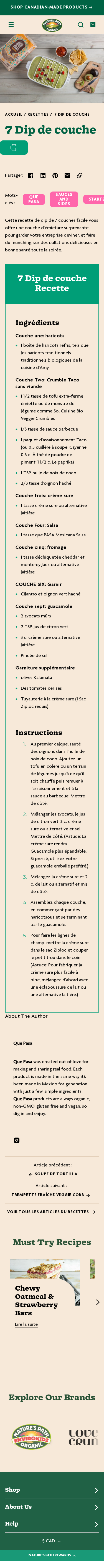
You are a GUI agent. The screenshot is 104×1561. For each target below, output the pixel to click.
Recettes (38, 115)
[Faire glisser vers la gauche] (6, 1302)
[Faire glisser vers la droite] (98, 1302)
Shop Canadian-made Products (50, 7)
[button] (81, 25)
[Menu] (11, 25)
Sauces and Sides (64, 200)
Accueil (13, 115)
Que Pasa (33, 199)
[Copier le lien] (79, 176)
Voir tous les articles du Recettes (48, 1212)
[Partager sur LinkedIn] (43, 176)
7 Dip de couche (72, 115)
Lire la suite (26, 1324)
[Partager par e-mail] (67, 176)
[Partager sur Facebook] (31, 176)
